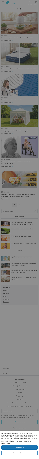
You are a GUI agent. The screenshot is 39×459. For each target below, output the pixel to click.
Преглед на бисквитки (19, 453)
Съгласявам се (19, 447)
